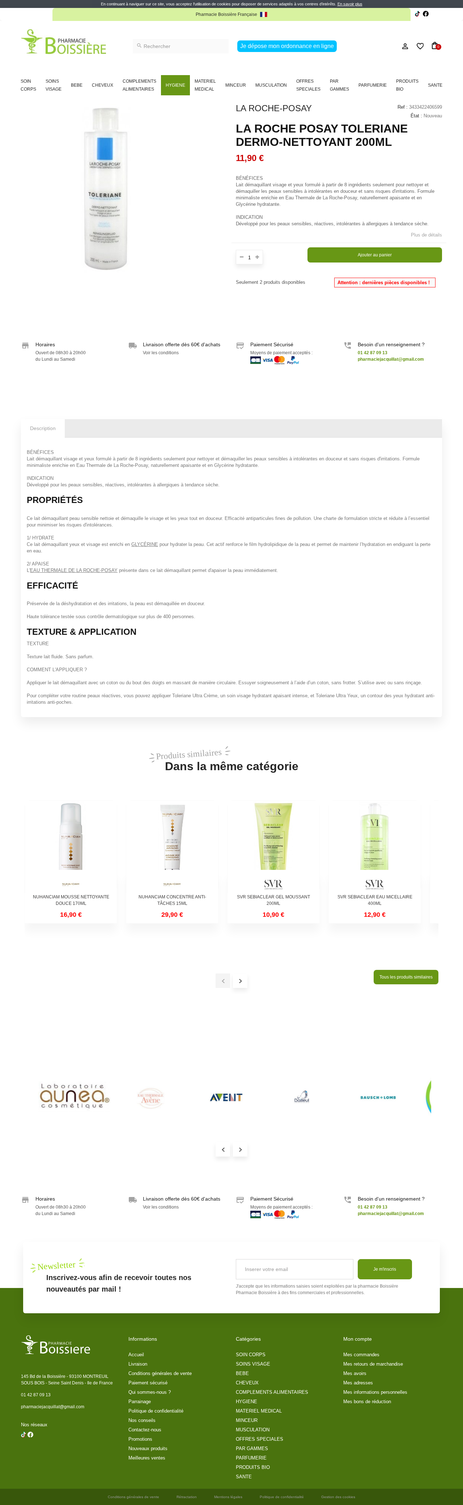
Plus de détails (426, 235)
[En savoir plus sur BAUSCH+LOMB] (372, 1097)
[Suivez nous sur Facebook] (417, 14)
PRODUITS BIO (407, 85)
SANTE (435, 85)
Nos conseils (142, 1420)
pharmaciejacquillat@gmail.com (52, 1406)
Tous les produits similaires (406, 977)
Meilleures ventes (146, 1458)
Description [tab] (43, 428)
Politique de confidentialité (155, 1411)
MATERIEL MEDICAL (205, 85)
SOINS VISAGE (53, 85)
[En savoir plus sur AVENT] (220, 1097)
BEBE (76, 85)
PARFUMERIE (372, 85)
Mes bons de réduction (367, 1401)
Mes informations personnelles (375, 1392)
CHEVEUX (102, 85)
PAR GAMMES (339, 85)
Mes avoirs (354, 1373)
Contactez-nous (144, 1429)
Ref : (403, 107)
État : (416, 115)
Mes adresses (358, 1382)
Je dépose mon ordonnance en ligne (287, 46)
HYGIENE (175, 85)
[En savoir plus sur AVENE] (144, 1097)
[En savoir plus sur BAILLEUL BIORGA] (296, 1097)
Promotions (140, 1439)
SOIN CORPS (28, 85)
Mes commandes (361, 1354)
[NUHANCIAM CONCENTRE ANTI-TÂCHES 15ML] (172, 847)
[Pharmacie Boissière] (63, 41)
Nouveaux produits (147, 1448)
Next (240, 1149)
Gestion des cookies (338, 1497)
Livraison (137, 1364)
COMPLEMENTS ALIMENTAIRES (139, 85)
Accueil (136, 1354)
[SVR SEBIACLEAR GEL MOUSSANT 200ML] (273, 847)
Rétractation (187, 1497)
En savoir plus (349, 4)
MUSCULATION (271, 85)
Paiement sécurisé (147, 1382)
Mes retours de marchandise (373, 1364)
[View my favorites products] (417, 46)
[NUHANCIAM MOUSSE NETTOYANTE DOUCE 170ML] (71, 847)
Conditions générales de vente (160, 1373)
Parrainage (139, 1401)
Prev (223, 1149)
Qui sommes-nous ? (149, 1392)
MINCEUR (235, 85)
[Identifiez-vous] (389, 46)
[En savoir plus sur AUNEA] (68, 1097)
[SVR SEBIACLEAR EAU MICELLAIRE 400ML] (374, 847)
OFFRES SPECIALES (308, 85)
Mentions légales (228, 1497)
